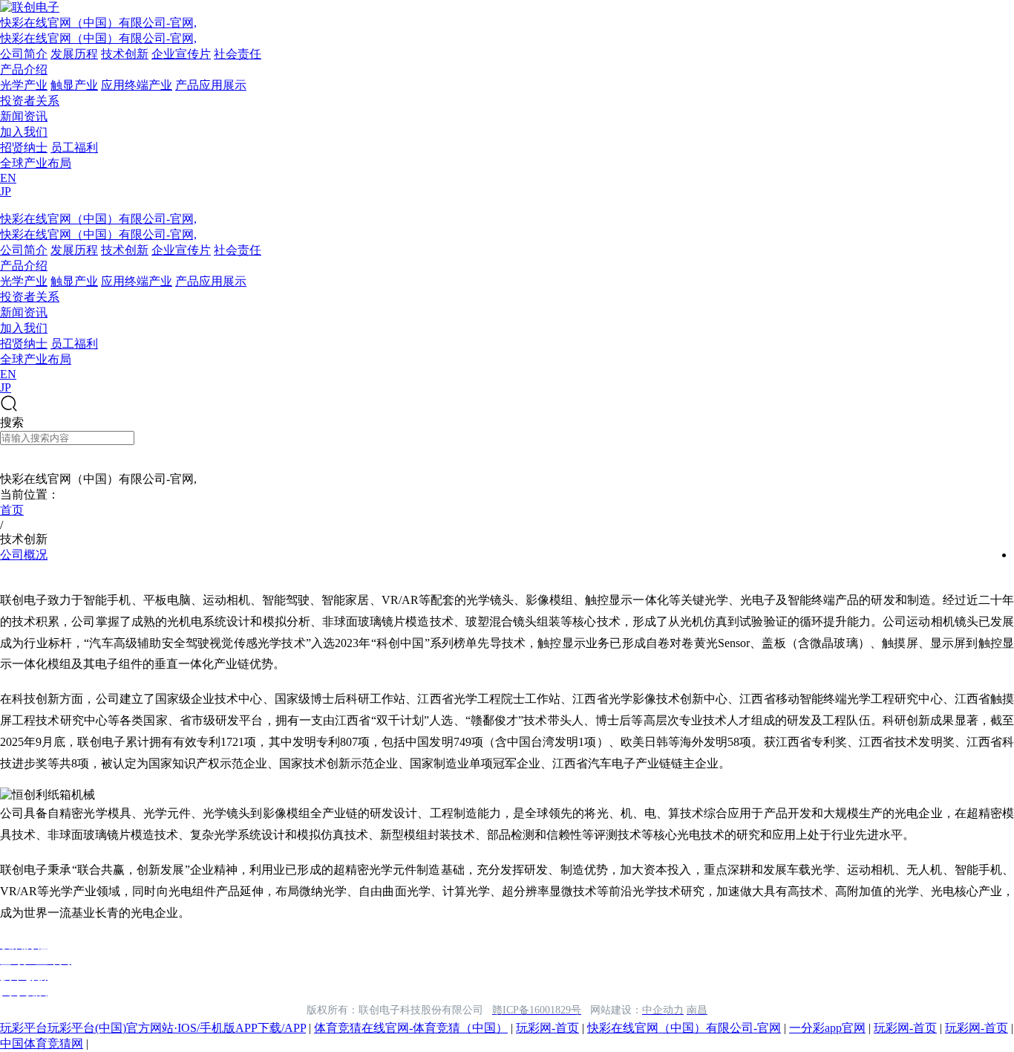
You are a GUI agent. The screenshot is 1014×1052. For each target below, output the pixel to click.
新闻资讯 (24, 116)
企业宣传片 (181, 54)
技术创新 (124, 54)
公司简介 (24, 54)
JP (5, 191)
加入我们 (24, 132)
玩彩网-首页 (547, 1028)
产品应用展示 (210, 85)
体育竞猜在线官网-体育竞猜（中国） (411, 1028)
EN (8, 178)
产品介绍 (24, 69)
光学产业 (24, 85)
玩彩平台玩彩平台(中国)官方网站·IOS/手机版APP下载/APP (153, 1028)
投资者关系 (29, 100)
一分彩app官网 (827, 1028)
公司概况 (24, 554)
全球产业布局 (35, 163)
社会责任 (237, 54)
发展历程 (74, 54)
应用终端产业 (136, 85)
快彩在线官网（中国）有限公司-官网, (98, 22)
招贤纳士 (24, 147)
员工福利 (74, 147)
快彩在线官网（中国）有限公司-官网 (684, 1028)
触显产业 (74, 85)
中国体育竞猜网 (41, 1043)
